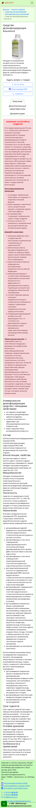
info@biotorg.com (10, 797)
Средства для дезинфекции (15, 12)
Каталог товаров (18, 9)
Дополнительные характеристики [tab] (17, 107)
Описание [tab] (17, 101)
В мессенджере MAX (19, 89)
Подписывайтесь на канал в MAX (17, 786)
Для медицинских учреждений (17, 14)
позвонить (19, 94)
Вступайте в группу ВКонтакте (16, 788)
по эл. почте (19, 84)
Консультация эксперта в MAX (16, 783)
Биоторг (6, 9)
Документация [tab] (17, 113)
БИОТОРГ (9, 2)
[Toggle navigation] (32, 3)
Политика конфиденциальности (18, 801)
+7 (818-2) (11, 792)
